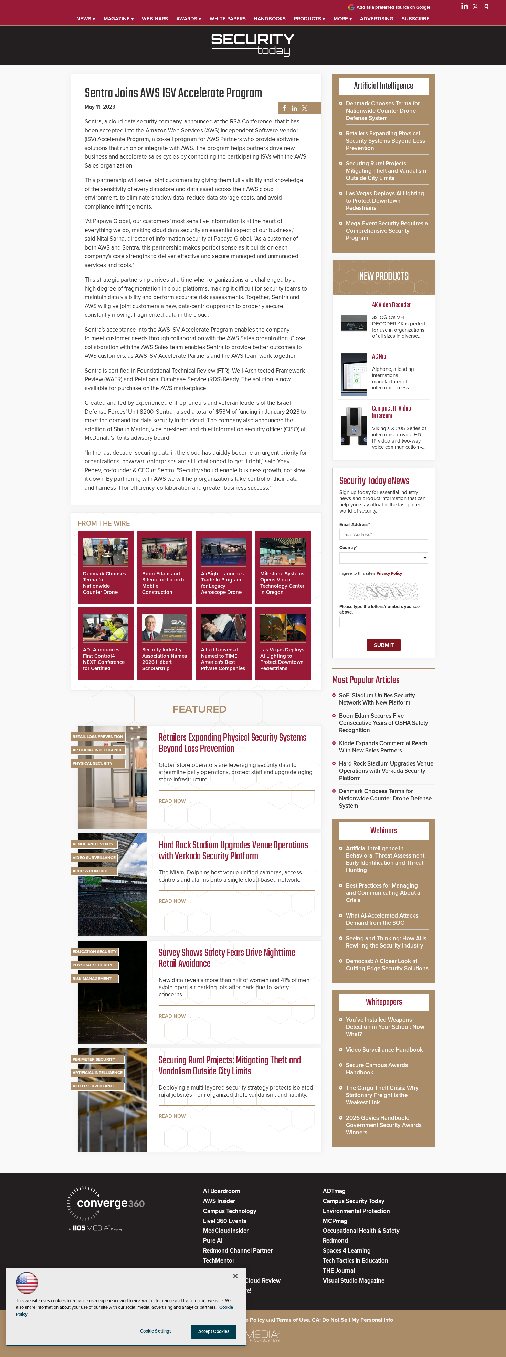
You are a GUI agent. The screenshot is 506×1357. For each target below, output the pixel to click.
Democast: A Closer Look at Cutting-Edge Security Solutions (387, 965)
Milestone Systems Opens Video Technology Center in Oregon (282, 582)
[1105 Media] (95, 1228)
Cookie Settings (156, 1331)
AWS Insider (219, 1201)
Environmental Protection (356, 1211)
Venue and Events (93, 844)
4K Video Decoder (391, 305)
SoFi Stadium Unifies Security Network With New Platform (377, 699)
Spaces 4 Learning (347, 1250)
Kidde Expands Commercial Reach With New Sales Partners (383, 747)
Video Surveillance (94, 857)
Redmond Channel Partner (238, 1250)
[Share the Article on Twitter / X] (304, 108)
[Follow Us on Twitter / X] (475, 7)
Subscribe (416, 19)
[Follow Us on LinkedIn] (464, 7)
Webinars (155, 19)
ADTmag (334, 1191)
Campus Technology (229, 1211)
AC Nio (379, 357)
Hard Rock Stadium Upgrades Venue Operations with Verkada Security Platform (233, 851)
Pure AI (213, 1240)
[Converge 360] (106, 1204)
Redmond (335, 1240)
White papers (228, 19)
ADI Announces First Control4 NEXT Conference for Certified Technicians (104, 662)
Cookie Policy (248, 1320)
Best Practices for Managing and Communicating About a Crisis (383, 893)
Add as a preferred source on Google (393, 7)
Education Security (95, 951)
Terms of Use (292, 1320)
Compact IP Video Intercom (391, 412)
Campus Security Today (353, 1201)
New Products (383, 277)
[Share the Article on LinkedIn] (293, 108)
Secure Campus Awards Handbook (377, 1069)
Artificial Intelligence (98, 750)
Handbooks (270, 19)
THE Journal (339, 1270)
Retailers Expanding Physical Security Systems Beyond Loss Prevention (232, 743)
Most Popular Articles (366, 680)
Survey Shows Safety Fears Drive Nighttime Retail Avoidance (227, 959)
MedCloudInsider (226, 1230)
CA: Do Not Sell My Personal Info (352, 1320)
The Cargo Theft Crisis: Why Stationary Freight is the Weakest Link (382, 1095)
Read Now (172, 801)
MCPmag (335, 1221)
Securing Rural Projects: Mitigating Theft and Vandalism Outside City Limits (230, 1066)
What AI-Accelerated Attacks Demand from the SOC (382, 919)
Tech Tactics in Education (355, 1260)
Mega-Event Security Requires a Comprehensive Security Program (387, 231)
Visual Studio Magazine (353, 1280)
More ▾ (343, 19)
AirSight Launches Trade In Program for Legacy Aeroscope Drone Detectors (222, 585)
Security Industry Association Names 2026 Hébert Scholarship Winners (164, 662)
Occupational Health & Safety (361, 1230)
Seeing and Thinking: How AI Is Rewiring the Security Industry (386, 942)
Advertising (376, 19)
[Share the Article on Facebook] (282, 108)
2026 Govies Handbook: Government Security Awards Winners (384, 1125)
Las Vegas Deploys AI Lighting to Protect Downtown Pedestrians (282, 659)
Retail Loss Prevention (98, 736)
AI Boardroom (221, 1191)
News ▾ (85, 19)
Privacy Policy (389, 573)
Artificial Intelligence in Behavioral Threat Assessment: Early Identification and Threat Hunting (386, 859)
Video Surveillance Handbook (384, 1049)
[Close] (235, 1276)
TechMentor (218, 1260)
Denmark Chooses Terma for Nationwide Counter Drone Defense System (104, 585)
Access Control (90, 871)
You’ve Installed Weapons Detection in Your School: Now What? (385, 1027)
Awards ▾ (188, 19)
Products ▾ (309, 19)
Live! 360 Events (224, 1221)
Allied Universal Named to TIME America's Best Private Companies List (223, 662)
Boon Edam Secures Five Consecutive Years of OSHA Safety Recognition (383, 723)
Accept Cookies (214, 1331)
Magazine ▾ (119, 19)
